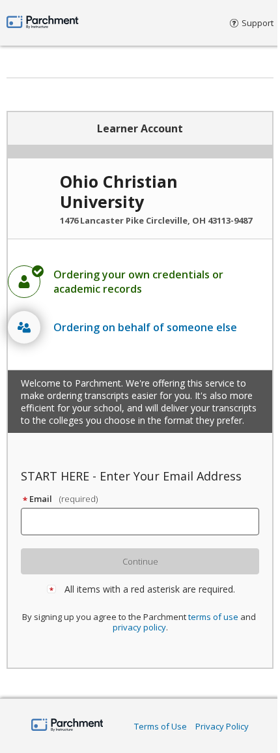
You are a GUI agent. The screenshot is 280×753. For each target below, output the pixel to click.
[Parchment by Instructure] (67, 725)
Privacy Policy (222, 726)
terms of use (213, 617)
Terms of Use (160, 726)
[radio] (140, 281)
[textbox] (146, 521)
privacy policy (139, 627)
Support (257, 23)
